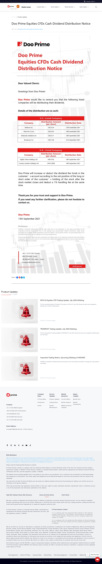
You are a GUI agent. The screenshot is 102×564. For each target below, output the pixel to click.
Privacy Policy (73, 555)
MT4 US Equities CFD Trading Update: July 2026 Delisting (62, 300)
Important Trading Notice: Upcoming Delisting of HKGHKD (62, 357)
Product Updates (22, 17)
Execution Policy (37, 555)
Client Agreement (13, 555)
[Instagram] (19, 277)
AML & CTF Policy (25, 555)
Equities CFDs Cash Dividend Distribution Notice (31, 29)
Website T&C (83, 555)
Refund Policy (48, 555)
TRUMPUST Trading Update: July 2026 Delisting (58, 329)
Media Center (26, 7)
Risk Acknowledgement (60, 555)
